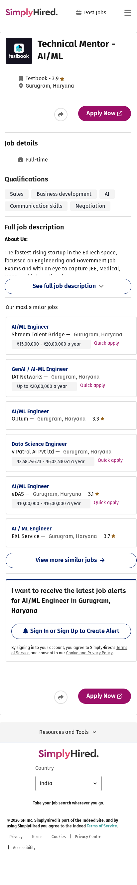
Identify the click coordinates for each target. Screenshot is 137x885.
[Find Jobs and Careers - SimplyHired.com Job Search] (31, 12)
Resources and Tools (63, 732)
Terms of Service (102, 826)
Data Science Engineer (39, 444)
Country (44, 768)
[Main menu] (128, 13)
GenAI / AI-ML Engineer (40, 369)
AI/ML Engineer (30, 327)
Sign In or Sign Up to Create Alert (74, 631)
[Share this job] (61, 114)
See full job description (64, 286)
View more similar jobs (66, 560)
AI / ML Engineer (32, 528)
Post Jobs (95, 12)
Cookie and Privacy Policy (89, 653)
